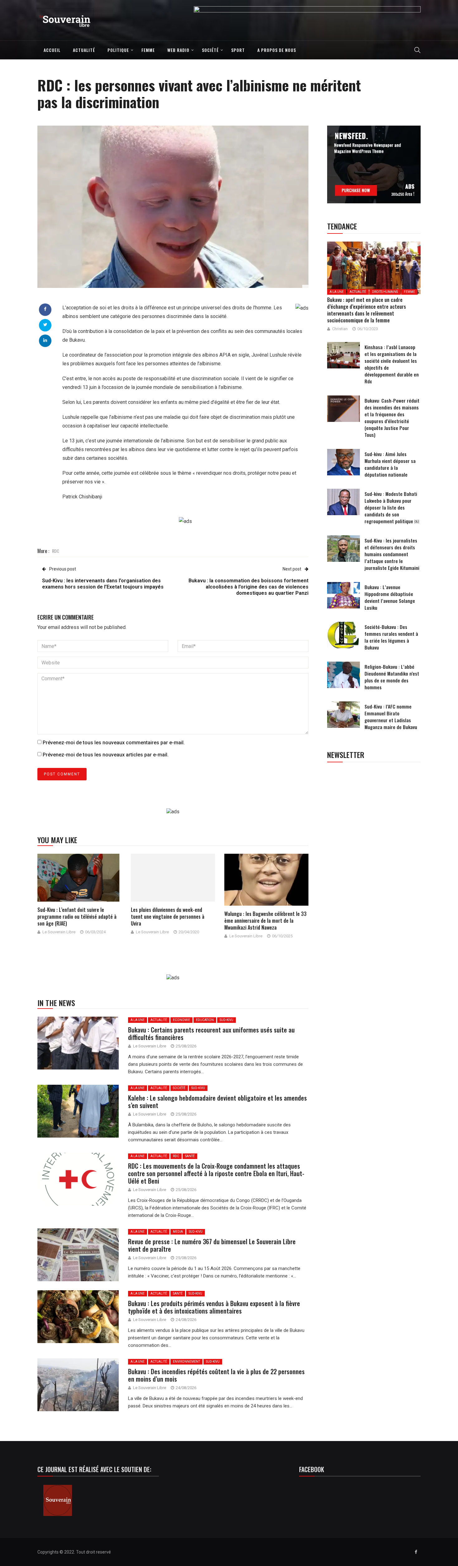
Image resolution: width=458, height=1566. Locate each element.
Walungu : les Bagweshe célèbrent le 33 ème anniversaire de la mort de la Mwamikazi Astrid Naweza (265, 920)
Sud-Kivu (226, 1020)
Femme (148, 50)
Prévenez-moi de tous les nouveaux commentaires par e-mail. (114, 743)
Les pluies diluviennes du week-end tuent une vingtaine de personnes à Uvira (167, 916)
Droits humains (385, 291)
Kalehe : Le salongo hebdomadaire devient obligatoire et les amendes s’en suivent (217, 1101)
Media (178, 1231)
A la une (138, 1020)
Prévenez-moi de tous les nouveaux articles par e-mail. (106, 755)
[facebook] (45, 309)
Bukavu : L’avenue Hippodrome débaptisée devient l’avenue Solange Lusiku (390, 597)
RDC (55, 550)
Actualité (84, 50)
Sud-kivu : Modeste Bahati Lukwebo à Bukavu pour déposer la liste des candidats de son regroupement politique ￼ (392, 507)
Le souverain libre (58, 932)
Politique (118, 50)
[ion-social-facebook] (416, 1552)
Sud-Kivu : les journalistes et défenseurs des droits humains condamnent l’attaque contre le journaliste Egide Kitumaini (392, 554)
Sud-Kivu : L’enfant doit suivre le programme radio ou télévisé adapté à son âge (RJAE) (77, 916)
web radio (178, 50)
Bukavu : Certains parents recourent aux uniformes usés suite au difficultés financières (211, 1033)
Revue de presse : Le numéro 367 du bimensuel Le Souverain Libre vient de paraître (212, 1245)
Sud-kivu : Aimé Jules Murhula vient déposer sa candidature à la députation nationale (390, 464)
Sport (238, 50)
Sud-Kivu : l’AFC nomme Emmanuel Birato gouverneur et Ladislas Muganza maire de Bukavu (391, 716)
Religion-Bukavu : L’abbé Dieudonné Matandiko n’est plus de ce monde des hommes (392, 677)
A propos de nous (276, 50)
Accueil (52, 50)
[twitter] (45, 324)
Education (205, 1020)
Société (210, 50)
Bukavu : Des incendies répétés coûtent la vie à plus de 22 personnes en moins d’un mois (216, 1375)
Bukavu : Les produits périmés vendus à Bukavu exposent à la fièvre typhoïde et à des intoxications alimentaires (214, 1307)
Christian (340, 328)
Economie (181, 1020)
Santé (190, 1156)
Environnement (186, 1361)
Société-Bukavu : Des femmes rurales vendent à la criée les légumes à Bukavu (391, 637)
